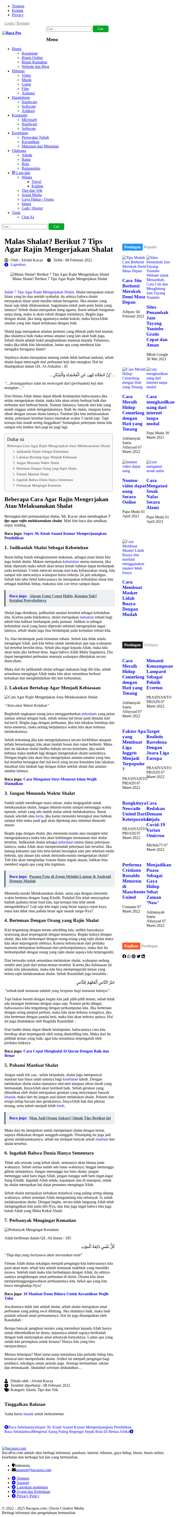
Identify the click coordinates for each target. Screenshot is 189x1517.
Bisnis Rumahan (34, 62)
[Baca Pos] (11, 33)
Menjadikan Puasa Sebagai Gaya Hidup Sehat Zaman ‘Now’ (158, 883)
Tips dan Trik (32, 190)
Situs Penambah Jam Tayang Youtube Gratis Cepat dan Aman (157, 325)
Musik (27, 80)
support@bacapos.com (33, 1470)
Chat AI (28, 217)
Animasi (28, 93)
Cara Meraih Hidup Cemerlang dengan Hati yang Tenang (133, 413)
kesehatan (70, 1079)
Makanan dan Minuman (40, 146)
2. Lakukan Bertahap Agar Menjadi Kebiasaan (45, 457)
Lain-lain (22, 173)
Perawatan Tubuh (35, 137)
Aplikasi (28, 111)
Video (26, 75)
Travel (36, 182)
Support (22, 1483)
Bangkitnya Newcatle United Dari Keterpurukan (136, 811)
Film (25, 89)
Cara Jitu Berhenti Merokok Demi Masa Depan (133, 291)
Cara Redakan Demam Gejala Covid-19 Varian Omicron (155, 819)
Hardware (29, 102)
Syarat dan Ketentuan (33, 1491)
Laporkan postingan (32, 1487)
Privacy (18, 15)
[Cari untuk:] (69, 29)
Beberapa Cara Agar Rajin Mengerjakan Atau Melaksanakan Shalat (58, 446)
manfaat (101, 1139)
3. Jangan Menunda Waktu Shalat (36, 463)
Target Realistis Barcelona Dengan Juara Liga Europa (157, 745)
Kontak (17, 10)
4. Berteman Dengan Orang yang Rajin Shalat (45, 468)
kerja (39, 816)
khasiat (9, 1097)
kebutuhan (71, 561)
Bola (25, 164)
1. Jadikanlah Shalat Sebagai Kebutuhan (40, 451)
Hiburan (18, 71)
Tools (16, 212)
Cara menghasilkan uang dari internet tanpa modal (160, 410)
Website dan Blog (35, 66)
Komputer (20, 115)
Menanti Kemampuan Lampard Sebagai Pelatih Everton (159, 674)
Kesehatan (20, 133)
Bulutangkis (31, 168)
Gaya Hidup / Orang (38, 199)
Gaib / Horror (32, 208)
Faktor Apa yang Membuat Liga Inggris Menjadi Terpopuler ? (134, 750)
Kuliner (37, 186)
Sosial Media (32, 195)
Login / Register (17, 23)
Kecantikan (30, 142)
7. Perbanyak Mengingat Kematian (37, 485)
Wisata (27, 177)
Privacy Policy (27, 1496)
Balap (26, 159)
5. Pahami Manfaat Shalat (31, 474)
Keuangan (30, 53)
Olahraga (19, 151)
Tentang (18, 6)
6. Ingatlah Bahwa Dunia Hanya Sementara (43, 480)
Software (29, 106)
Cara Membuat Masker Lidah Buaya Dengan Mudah (132, 598)
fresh (60, 1106)
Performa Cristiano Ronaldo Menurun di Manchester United (134, 881)
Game (26, 84)
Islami (26, 204)
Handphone (21, 97)
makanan (87, 617)
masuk (28, 1414)
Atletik (27, 155)
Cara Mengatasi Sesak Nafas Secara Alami (156, 494)
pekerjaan (89, 714)
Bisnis (16, 49)
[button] (124, 956)
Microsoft (29, 120)
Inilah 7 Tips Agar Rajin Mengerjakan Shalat (39, 292)
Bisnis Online (32, 58)
